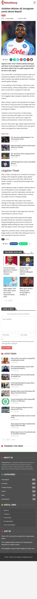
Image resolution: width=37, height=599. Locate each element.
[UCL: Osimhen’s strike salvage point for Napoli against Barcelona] (5, 156)
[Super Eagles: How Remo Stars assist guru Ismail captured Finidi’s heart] (10, 282)
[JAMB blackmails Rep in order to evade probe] (5, 418)
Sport (3, 15)
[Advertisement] (18, 579)
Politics (3, 491)
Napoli (7, 239)
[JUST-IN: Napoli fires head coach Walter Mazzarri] (5, 164)
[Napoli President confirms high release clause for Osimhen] (5, 148)
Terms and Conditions (9, 525)
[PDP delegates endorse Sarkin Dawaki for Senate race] (5, 377)
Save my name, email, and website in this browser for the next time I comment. (18, 342)
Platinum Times (5, 462)
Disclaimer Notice (8, 521)
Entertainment (5, 499)
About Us (6, 510)
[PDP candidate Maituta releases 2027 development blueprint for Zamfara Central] (5, 369)
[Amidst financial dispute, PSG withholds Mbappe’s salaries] (27, 261)
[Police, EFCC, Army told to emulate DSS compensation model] (5, 361)
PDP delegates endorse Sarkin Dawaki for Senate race (17, 548)
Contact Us (7, 514)
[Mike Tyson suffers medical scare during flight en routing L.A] (27, 282)
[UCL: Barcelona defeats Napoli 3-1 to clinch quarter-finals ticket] (5, 140)
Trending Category (6, 487)
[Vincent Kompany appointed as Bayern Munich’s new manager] (10, 261)
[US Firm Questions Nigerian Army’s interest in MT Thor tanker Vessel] (5, 410)
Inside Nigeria (5, 479)
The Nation (4, 483)
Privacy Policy (7, 517)
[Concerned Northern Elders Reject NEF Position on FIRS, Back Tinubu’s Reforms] (5, 401)
